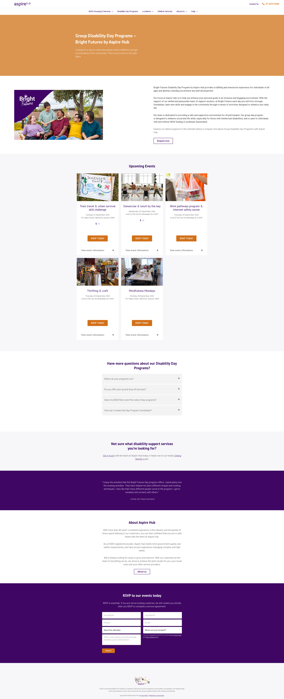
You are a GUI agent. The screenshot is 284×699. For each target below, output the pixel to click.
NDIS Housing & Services (100, 11)
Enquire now (163, 141)
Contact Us (254, 4)
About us (142, 571)
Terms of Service (150, 637)
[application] (112, 11)
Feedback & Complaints (156, 695)
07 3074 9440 (272, 4)
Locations (146, 11)
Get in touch (108, 455)
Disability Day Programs (127, 11)
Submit (108, 651)
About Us (180, 11)
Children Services (164, 11)
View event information (92, 250)
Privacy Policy (177, 635)
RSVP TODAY (97, 238)
